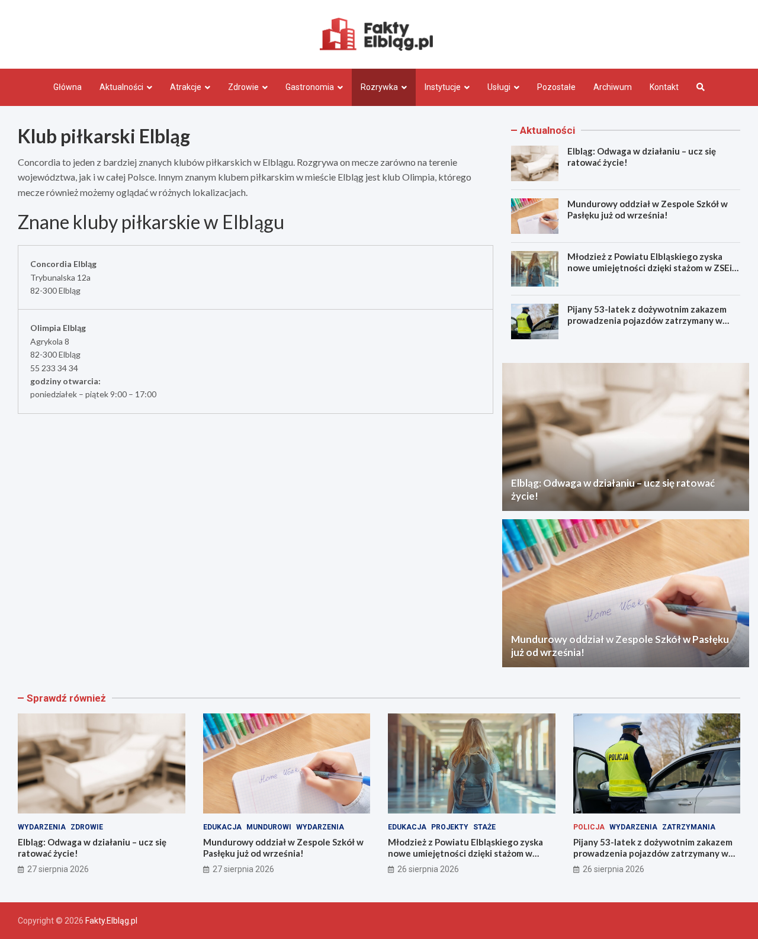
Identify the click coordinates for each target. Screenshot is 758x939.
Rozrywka (379, 87)
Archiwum (612, 87)
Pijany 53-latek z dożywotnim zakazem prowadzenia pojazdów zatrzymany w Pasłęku (647, 320)
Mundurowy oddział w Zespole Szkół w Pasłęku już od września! (647, 209)
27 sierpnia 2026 (58, 869)
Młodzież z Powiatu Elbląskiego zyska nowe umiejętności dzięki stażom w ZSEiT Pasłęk (652, 268)
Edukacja (222, 827)
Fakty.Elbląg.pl (111, 920)
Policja (589, 827)
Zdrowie (243, 87)
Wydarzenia (42, 827)
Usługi (498, 87)
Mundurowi (268, 827)
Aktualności (121, 87)
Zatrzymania (688, 827)
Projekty (449, 827)
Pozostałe (556, 87)
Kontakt (664, 87)
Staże (484, 827)
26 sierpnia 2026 (428, 869)
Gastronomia (309, 87)
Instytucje (443, 87)
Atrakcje (185, 87)
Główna (67, 87)
